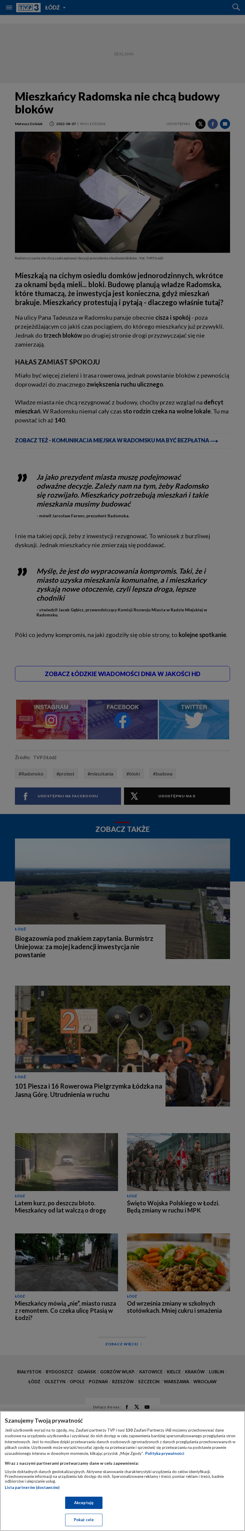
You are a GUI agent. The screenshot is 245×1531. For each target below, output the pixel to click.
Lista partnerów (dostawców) (32, 1487)
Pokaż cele (84, 1519)
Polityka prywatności (164, 1453)
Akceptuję (84, 1502)
